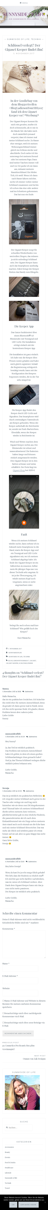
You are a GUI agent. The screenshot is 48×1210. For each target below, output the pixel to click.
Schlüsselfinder (26, 663)
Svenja (5, 788)
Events (7, 1157)
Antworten (29, 692)
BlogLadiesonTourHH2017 (18, 660)
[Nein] (45, 1202)
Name (5, 963)
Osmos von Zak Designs (34, 1057)
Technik (36, 39)
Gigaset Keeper (12, 663)
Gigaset (33, 660)
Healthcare (9, 1168)
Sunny (5, 689)
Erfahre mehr (28, 1205)
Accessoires (9, 1147)
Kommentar (8, 929)
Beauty (7, 1152)
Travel (7, 1188)
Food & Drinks (10, 1163)
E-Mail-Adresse (10, 976)
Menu (25, 3)
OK (13, 1205)
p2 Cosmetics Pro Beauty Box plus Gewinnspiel (18, 1046)
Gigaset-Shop (19, 470)
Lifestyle (8, 1173)
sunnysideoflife (15, 652)
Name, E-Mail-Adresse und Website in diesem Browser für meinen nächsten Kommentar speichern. (24, 1004)
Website (6, 988)
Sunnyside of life (24, 14)
